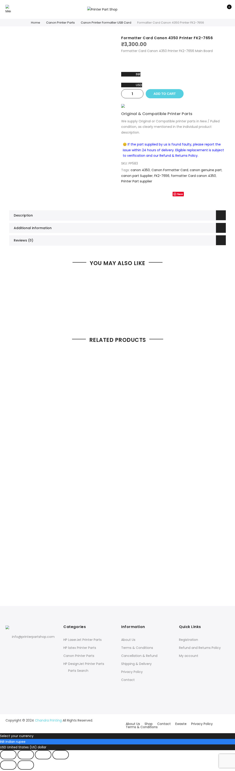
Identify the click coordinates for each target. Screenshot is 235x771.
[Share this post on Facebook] (156, 194)
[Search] (211, 9)
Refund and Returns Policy (200, 647)
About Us (128, 639)
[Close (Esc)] (60, 754)
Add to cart (165, 94)
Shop (149, 724)
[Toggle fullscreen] (25, 754)
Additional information (33, 228)
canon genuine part (206, 170)
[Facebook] (10, 647)
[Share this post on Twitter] (165, 194)
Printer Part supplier (136, 181)
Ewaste (181, 724)
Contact (128, 680)
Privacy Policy (132, 671)
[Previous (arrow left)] (8, 765)
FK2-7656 (161, 175)
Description (23, 215)
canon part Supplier (137, 175)
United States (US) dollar (26, 747)
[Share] (43, 754)
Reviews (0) (23, 240)
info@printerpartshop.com (33, 636)
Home (35, 22)
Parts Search (78, 670)
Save (180, 194)
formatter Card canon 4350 (193, 175)
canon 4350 (140, 170)
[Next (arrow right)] (25, 765)
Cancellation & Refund (139, 655)
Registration (188, 639)
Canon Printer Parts (60, 22)
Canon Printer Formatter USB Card (106, 22)
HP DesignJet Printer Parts (83, 663)
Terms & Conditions (137, 647)
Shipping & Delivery (136, 663)
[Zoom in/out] (8, 754)
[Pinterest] (29, 647)
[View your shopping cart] (226, 9)
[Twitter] (19, 647)
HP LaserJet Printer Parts (82, 639)
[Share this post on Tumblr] (191, 194)
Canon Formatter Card (169, 170)
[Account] (219, 9)
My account (188, 655)
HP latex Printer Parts (79, 647)
